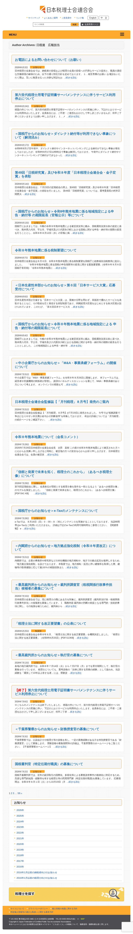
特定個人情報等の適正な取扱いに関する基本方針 (32, 912)
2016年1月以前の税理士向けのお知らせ (37, 878)
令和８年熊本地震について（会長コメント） (47, 437)
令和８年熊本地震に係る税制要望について (46, 250)
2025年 (20, 816)
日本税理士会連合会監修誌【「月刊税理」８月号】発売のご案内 (62, 402)
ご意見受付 (66, 18)
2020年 (20, 844)
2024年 (20, 821)
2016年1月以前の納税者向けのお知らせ (37, 872)
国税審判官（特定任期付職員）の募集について (49, 764)
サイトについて (17, 909)
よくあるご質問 (51, 18)
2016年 (20, 866)
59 (19, 793)
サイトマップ (34, 18)
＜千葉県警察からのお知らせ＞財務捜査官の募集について (57, 729)
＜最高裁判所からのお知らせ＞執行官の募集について (54, 655)
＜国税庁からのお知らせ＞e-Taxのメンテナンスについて (56, 510)
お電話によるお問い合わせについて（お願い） (49, 59)
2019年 (20, 849)
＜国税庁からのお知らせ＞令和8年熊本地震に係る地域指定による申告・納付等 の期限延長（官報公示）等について (64, 213)
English (92, 18)
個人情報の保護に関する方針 (64, 909)
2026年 (20, 810)
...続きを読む (70, 77)
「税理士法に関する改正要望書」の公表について (50, 623)
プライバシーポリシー (38, 909)
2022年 (20, 832)
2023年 (20, 827)
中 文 (104, 18)
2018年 (20, 855)
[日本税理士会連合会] (66, 9)
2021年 (20, 838)
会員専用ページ (91, 24)
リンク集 (80, 18)
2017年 (20, 861)
